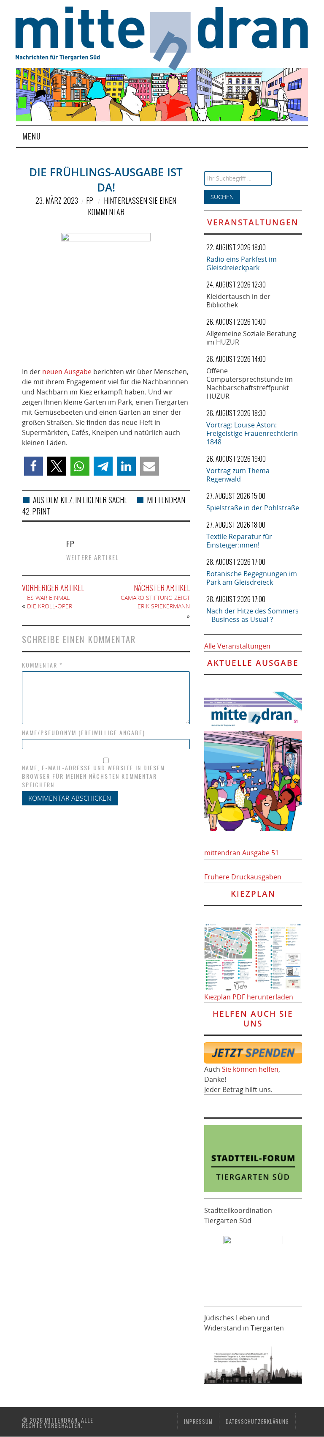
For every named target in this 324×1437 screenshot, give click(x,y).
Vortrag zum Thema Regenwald (238, 475)
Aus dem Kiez (53, 499)
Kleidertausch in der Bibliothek (238, 300)
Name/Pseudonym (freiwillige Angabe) (83, 732)
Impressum (198, 1422)
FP (89, 200)
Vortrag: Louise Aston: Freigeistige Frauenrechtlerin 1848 (252, 433)
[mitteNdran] (169, 37)
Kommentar (42, 665)
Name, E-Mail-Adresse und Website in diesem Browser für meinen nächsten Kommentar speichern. (93, 776)
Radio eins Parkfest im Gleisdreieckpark (241, 263)
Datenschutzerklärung (257, 1422)
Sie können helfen (250, 1069)
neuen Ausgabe (67, 371)
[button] (33, 466)
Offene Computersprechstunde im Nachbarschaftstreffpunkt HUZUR (249, 383)
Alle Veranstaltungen (237, 646)
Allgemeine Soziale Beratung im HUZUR (251, 338)
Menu (31, 136)
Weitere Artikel (92, 557)
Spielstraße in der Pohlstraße (252, 507)
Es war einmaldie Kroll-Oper (50, 602)
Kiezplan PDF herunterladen (248, 997)
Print (41, 511)
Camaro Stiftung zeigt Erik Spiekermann (155, 602)
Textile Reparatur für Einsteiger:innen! (239, 541)
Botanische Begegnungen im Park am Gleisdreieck (251, 578)
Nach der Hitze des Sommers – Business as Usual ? (252, 615)
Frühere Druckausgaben (242, 876)
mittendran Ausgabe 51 (241, 852)
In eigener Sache (101, 499)
